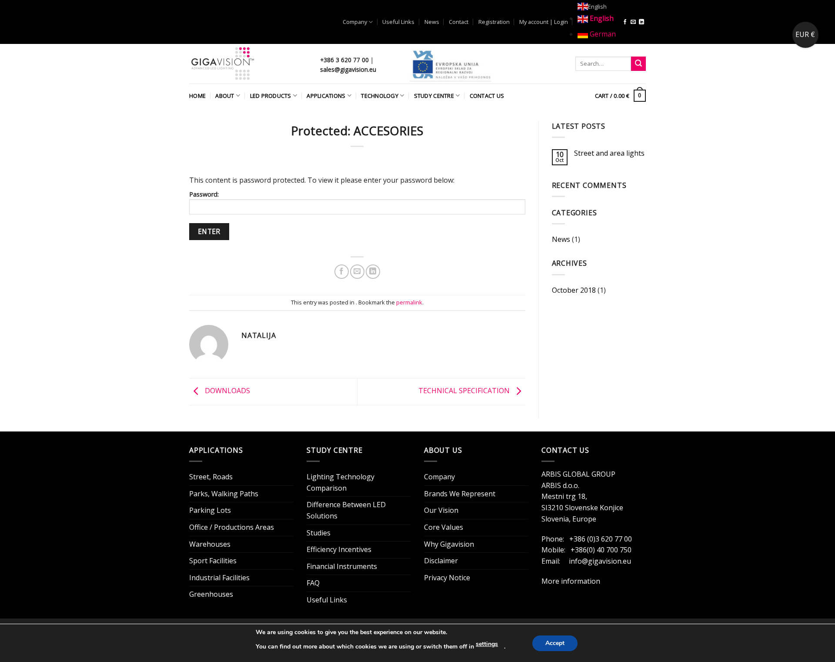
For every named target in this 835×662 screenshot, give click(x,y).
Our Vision (441, 510)
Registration (494, 22)
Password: (204, 194)
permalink (409, 302)
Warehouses (209, 544)
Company (355, 22)
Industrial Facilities (219, 577)
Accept (554, 643)
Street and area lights (609, 153)
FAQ (313, 583)
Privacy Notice (447, 577)
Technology (379, 96)
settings (487, 644)
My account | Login (543, 22)
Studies (319, 533)
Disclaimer (441, 560)
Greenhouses (211, 594)
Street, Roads (211, 476)
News (431, 22)
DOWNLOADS (226, 391)
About (224, 96)
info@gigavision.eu (600, 561)
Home (197, 96)
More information (570, 581)
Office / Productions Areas (231, 527)
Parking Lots (210, 510)
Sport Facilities (213, 560)
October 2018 (574, 290)
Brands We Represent (459, 493)
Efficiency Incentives (339, 549)
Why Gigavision (449, 544)
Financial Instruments (342, 566)
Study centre (434, 96)
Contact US (487, 96)
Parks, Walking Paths (223, 493)
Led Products (270, 96)
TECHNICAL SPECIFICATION (464, 391)
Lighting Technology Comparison (340, 482)
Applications (326, 96)
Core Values (443, 527)
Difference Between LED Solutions (346, 510)
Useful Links (398, 22)
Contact (458, 22)
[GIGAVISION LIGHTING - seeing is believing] (248, 64)
